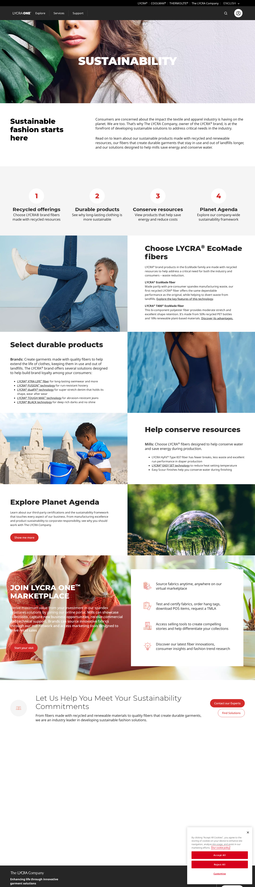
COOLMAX (158, 3)
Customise (220, 873)
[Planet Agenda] (218, 205)
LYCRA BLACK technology (34, 402)
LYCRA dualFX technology (35, 390)
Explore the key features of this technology (184, 299)
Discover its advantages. (217, 318)
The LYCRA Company (205, 3)
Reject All (220, 864)
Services (59, 13)
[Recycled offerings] (36, 205)
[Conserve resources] (158, 205)
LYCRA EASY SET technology (171, 465)
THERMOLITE (178, 3)
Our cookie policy (221, 847)
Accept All (220, 855)
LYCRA (142, 3)
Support (78, 13)
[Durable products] (97, 205)
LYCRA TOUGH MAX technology (39, 398)
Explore (40, 13)
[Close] (248, 832)
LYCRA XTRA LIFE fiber (33, 381)
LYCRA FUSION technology (36, 385)
